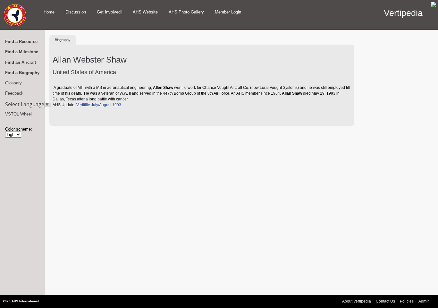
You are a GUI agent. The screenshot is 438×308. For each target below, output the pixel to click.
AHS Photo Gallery (186, 12)
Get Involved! (109, 12)
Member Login (228, 12)
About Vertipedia (356, 301)
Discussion (75, 12)
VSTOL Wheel (18, 114)
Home (49, 12)
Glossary (13, 83)
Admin (424, 301)
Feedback (14, 93)
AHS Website (145, 12)
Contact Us (385, 301)
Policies (407, 301)
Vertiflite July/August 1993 (98, 105)
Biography (63, 40)
